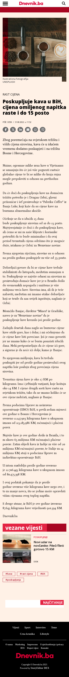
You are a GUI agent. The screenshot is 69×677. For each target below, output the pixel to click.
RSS (23, 648)
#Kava (8, 573)
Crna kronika (27, 634)
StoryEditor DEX (40, 668)
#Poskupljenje (13, 579)
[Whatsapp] (35, 129)
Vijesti (15, 627)
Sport (27, 627)
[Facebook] (5, 129)
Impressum (32, 644)
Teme (54, 627)
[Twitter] (13, 129)
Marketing (20, 644)
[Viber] (42, 129)
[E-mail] (28, 129)
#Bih (42, 573)
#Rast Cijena (26, 573)
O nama (9, 644)
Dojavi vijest (32, 648)
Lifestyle (44, 634)
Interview (41, 627)
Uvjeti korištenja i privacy (52, 644)
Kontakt (44, 648)
